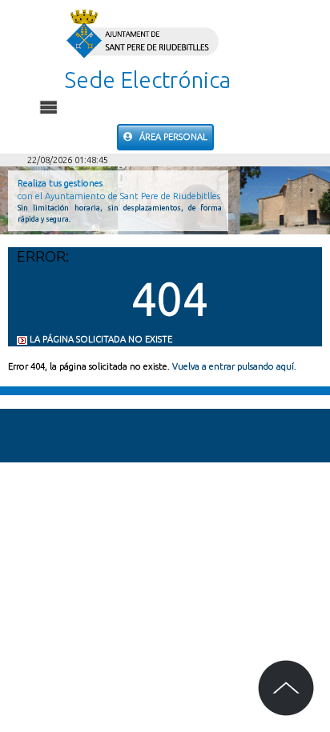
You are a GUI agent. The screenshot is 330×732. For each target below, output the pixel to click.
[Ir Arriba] (286, 688)
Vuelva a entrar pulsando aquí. (234, 366)
